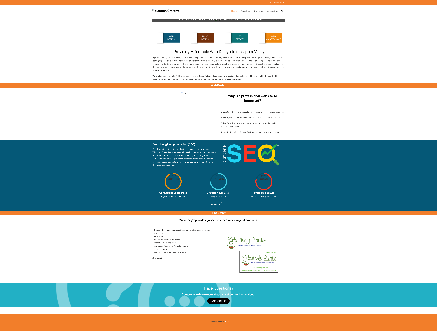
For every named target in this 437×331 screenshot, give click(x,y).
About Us (245, 11)
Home (234, 11)
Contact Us (272, 11)
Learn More (215, 204)
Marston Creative (217, 322)
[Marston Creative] (166, 11)
